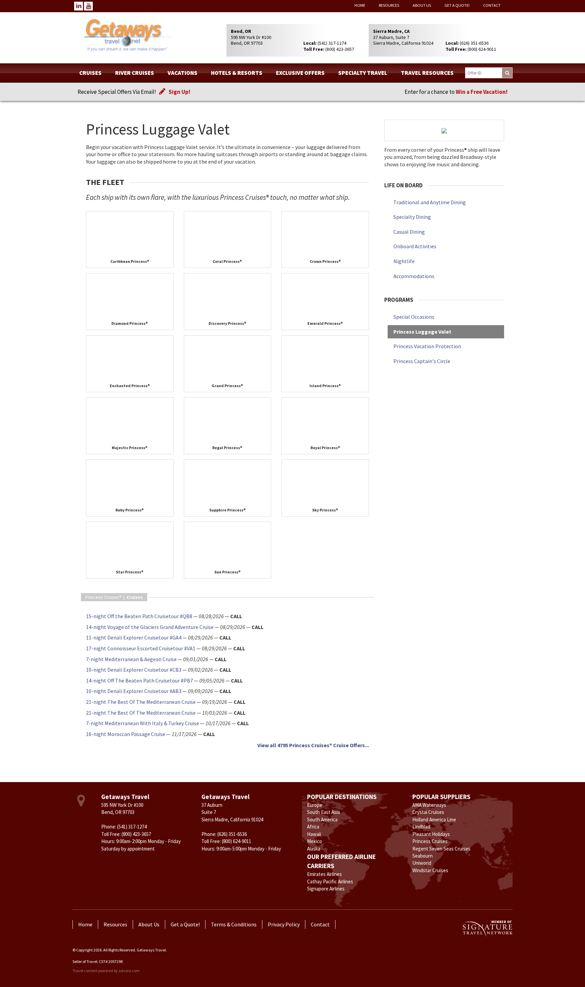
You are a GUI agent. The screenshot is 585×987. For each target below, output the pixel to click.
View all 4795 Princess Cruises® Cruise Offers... (313, 745)
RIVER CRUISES (134, 73)
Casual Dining (409, 231)
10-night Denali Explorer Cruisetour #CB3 (133, 669)
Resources (389, 5)
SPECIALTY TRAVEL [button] (362, 73)
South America (322, 819)
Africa (313, 826)
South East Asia (323, 812)
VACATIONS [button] (182, 73)
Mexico (314, 841)
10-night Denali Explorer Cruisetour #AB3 (133, 691)
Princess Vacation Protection (427, 346)
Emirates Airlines (324, 874)
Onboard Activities (414, 246)
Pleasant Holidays (431, 834)
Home (359, 5)
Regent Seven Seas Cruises (441, 848)
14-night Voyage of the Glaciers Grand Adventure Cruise (150, 627)
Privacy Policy (284, 924)
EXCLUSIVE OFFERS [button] (300, 73)
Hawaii (314, 834)
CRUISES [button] (90, 73)
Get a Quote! (457, 5)
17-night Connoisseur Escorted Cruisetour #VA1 (140, 648)
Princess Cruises (430, 841)
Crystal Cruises (428, 812)
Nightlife (404, 261)
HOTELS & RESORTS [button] (236, 73)
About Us (422, 5)
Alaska (313, 848)
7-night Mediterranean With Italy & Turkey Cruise (142, 723)
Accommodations (413, 276)
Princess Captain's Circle (421, 361)
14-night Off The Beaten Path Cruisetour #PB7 (139, 680)
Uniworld (421, 863)
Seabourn (422, 856)
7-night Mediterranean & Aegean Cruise (131, 659)
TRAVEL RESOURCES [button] (427, 73)
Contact (492, 5)
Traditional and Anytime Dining (429, 202)
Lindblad (421, 826)
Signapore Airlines (326, 888)
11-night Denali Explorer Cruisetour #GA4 (133, 637)
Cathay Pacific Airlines (330, 881)
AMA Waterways (429, 805)
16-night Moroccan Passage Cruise (125, 734)
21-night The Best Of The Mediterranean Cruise (141, 701)
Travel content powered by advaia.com (106, 970)
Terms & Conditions (234, 924)
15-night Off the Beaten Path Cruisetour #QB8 (139, 616)
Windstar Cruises (430, 870)
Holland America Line (434, 819)
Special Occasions (413, 316)
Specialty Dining (412, 216)
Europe (314, 805)
